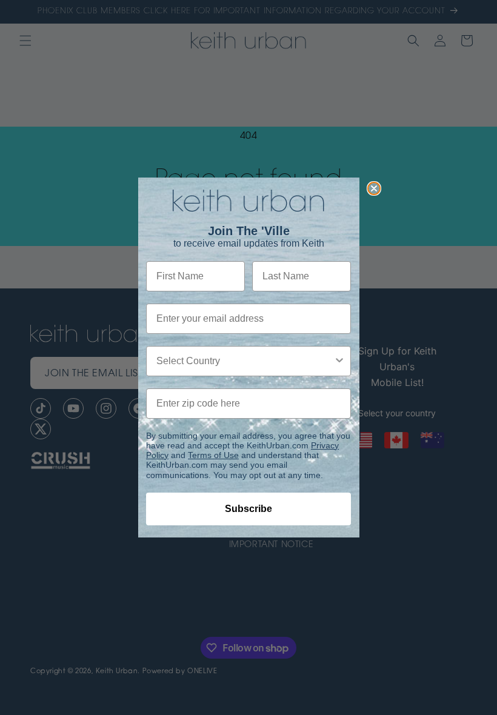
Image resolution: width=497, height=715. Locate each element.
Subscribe (248, 509)
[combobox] (244, 361)
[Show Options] (339, 361)
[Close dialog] (374, 188)
